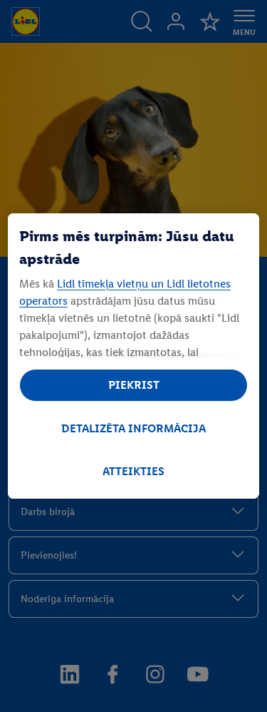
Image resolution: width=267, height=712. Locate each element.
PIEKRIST (133, 385)
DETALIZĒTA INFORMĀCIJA (133, 428)
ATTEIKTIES (133, 471)
